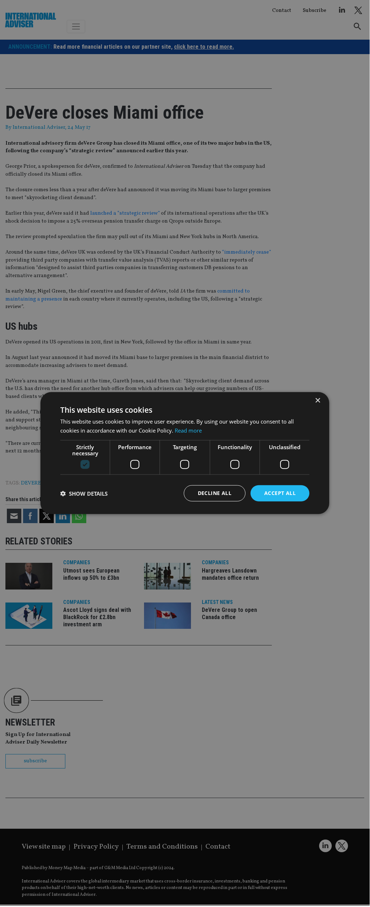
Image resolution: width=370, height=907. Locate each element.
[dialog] (185, 453)
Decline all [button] (214, 493)
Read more (188, 430)
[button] (84, 493)
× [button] (317, 400)
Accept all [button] (280, 493)
